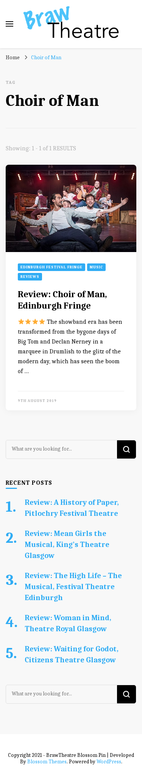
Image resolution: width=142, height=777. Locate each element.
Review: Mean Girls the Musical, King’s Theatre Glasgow (67, 544)
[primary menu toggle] (9, 24)
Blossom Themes (47, 761)
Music (96, 267)
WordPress (109, 761)
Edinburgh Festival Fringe (51, 267)
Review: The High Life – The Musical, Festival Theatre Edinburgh (73, 586)
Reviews (29, 276)
